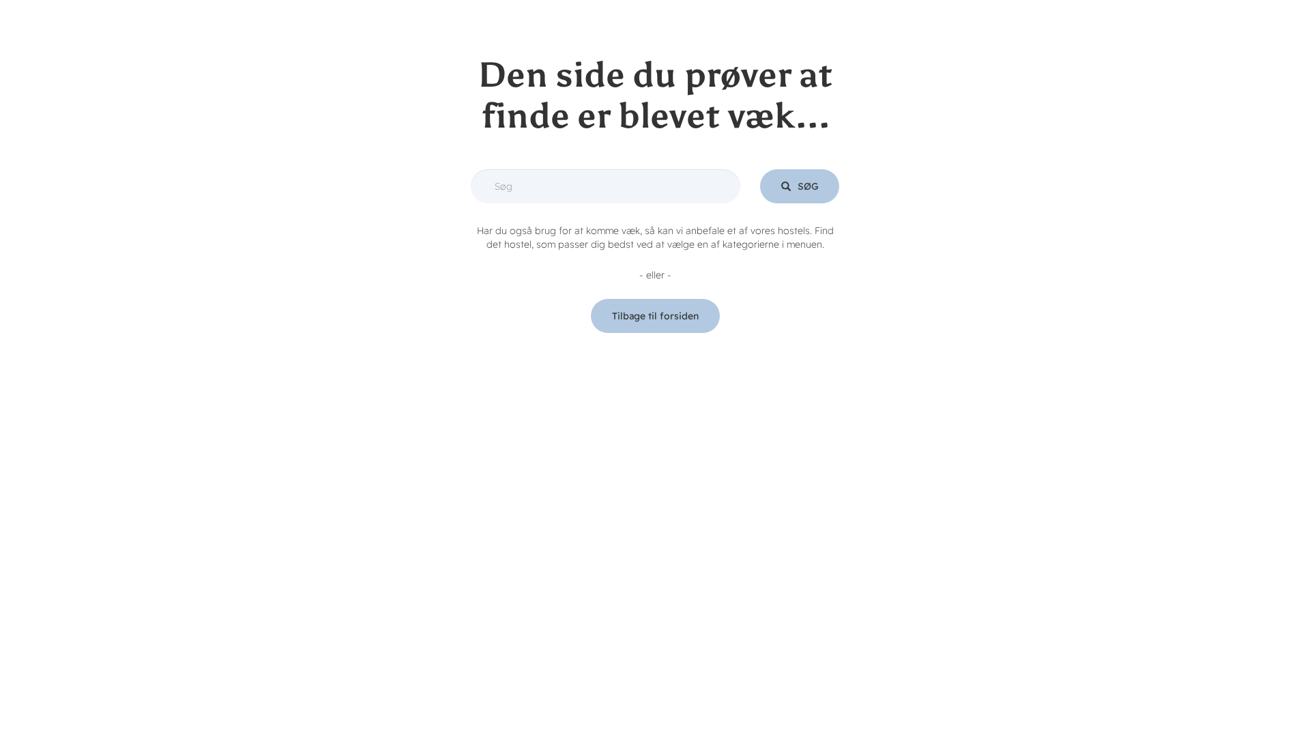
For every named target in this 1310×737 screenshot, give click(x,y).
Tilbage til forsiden (655, 316)
